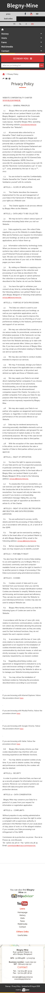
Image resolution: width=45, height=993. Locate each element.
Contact (5, 51)
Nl (20, 24)
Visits (4, 38)
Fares (4, 42)
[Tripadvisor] (22, 896)
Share (3, 79)
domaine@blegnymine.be (22, 977)
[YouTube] (22, 903)
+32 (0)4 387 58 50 (24, 973)
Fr (14, 24)
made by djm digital (22, 989)
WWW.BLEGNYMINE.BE (12, 100)
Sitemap (7, 986)
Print (9, 79)
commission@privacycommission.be (22, 845)
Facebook (25, 14)
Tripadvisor (37, 14)
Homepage (2, 29)
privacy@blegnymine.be (12, 297)
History (5, 33)
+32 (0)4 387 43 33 (25, 971)
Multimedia (7, 46)
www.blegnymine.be (22, 979)
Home (4, 74)
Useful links (22, 935)
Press (8, 14)
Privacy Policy (16, 986)
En (32, 24)
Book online (8, 18)
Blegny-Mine (22, 5)
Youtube (31, 14)
